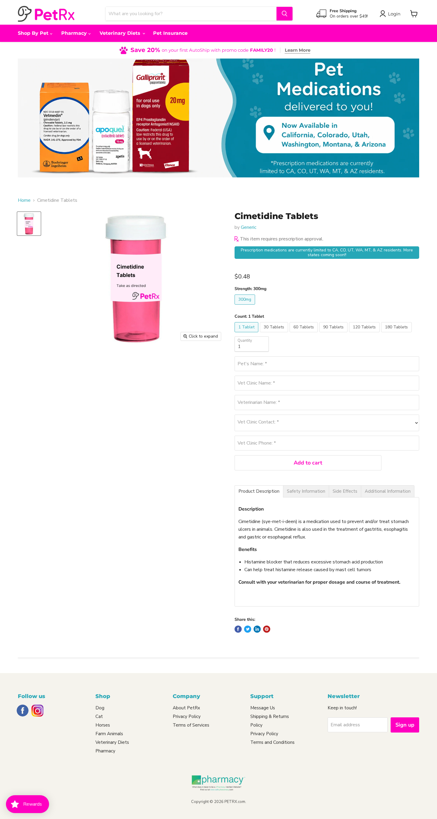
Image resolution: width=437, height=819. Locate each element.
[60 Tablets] (304, 333)
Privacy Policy (187, 716)
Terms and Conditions (272, 742)
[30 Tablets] (275, 333)
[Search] (284, 14)
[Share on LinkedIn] (257, 629)
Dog (99, 708)
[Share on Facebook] (238, 629)
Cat (99, 716)
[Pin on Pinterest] (266, 629)
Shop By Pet (34, 33)
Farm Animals (109, 734)
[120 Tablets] (365, 333)
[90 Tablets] (334, 333)
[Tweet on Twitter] (247, 629)
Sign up (404, 724)
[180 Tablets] (397, 333)
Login (394, 14)
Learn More (297, 50)
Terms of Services (191, 725)
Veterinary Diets (121, 33)
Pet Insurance (170, 33)
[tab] (259, 491)
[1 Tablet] (247, 333)
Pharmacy (74, 33)
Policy (256, 725)
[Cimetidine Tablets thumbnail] (29, 223)
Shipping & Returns (269, 716)
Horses (102, 725)
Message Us (262, 708)
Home (24, 200)
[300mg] (246, 306)
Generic (248, 227)
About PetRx (186, 708)
